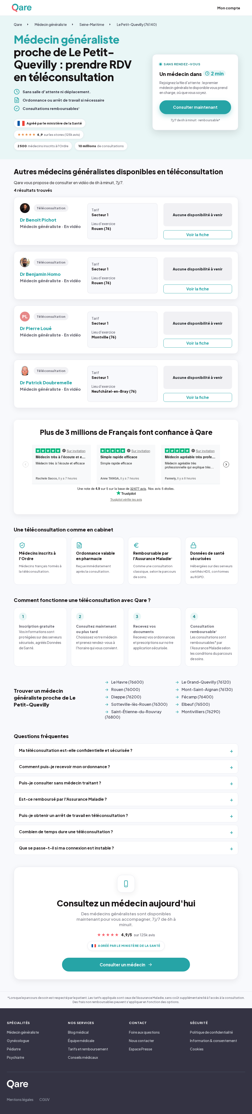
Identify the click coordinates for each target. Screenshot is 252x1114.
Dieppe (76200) (126, 696)
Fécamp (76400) (197, 696)
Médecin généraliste (51, 24)
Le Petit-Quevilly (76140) (137, 24)
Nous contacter (141, 1040)
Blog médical (78, 1032)
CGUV (44, 1099)
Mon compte (228, 8)
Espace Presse (140, 1049)
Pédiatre (14, 1049)
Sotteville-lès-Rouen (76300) (139, 704)
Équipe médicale (81, 1040)
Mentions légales (20, 1099)
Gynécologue (18, 1040)
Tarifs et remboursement (88, 1049)
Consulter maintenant (195, 107)
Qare (18, 24)
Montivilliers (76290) (201, 711)
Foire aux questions (144, 1032)
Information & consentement (213, 1040)
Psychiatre (15, 1057)
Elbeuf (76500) (196, 704)
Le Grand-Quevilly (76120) (206, 682)
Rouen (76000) (125, 689)
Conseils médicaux (83, 1057)
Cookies (197, 1049)
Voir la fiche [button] (197, 234)
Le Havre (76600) (127, 682)
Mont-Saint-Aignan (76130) (207, 689)
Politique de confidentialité (211, 1032)
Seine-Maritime (91, 24)
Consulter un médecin (122, 964)
